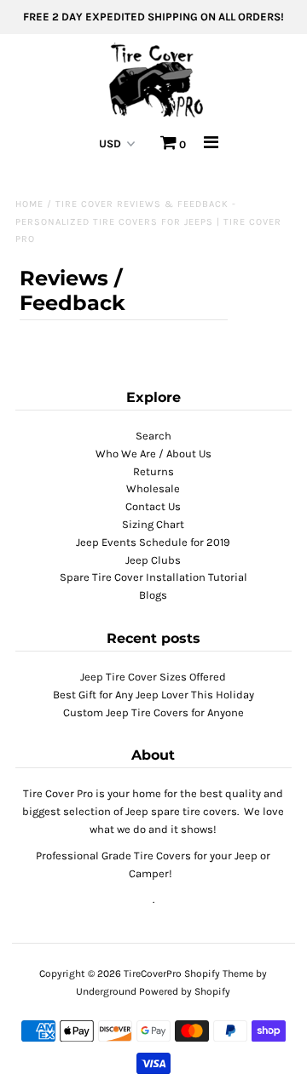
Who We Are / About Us (153, 453)
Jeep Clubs (153, 560)
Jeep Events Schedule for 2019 (153, 542)
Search (153, 435)
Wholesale (153, 488)
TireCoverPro (154, 973)
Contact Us (153, 506)
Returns (153, 471)
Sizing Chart (153, 524)
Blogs (153, 595)
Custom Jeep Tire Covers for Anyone (153, 712)
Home (29, 204)
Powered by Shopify (184, 991)
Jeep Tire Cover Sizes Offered (153, 676)
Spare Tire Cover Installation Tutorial (153, 577)
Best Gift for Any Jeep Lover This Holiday (153, 694)
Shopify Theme (218, 973)
